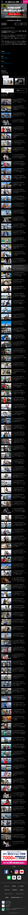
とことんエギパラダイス (8, 28)
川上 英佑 (8, 53)
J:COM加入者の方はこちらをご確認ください (14, 20)
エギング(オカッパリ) (6, 63)
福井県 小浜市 (4, 58)
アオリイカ (3, 68)
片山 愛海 (3, 53)
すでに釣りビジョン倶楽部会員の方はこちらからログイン (14, 16)
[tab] (7, 90)
